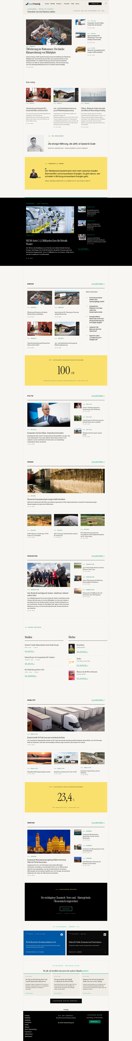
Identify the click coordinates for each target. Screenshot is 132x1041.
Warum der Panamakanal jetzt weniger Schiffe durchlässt (96, 51)
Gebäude (27, 1020)
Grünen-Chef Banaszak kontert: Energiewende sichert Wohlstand (91, 408)
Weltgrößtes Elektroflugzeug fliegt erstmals (38, 772)
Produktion (28, 1022)
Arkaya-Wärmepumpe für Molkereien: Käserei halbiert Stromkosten (93, 581)
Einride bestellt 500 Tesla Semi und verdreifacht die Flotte (46, 737)
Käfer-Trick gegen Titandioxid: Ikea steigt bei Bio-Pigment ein (65, 534)
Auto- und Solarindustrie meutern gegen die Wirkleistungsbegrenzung (65, 109)
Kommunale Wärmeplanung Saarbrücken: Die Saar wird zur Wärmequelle (91, 836)
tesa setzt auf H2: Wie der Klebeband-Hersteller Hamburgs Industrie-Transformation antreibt (96, 240)
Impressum (28, 1032)
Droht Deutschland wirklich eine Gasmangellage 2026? (96, 299)
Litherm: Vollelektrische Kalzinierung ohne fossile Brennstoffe (94, 226)
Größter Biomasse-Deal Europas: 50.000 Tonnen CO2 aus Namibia (37, 534)
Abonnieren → (95, 1021)
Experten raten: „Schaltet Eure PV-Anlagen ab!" (95, 337)
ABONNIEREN (66, 909)
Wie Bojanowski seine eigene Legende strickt (92, 434)
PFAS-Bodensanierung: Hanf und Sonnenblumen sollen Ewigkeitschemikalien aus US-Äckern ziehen (92, 534)
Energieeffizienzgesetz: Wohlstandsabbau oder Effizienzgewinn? (93, 212)
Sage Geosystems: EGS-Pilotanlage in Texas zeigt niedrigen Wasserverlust (94, 38)
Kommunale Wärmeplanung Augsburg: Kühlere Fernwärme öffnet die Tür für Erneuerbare (46, 861)
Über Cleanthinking (31, 1029)
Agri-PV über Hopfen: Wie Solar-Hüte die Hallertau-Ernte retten (93, 568)
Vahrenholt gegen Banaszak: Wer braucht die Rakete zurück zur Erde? (37, 109)
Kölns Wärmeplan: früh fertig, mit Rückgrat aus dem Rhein (92, 862)
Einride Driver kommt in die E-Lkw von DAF (65, 772)
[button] (61, 4)
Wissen (27, 1027)
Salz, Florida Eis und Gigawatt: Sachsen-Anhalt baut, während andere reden (47, 594)
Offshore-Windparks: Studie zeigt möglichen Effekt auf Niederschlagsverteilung (93, 109)
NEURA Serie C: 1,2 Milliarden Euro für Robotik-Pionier (47, 242)
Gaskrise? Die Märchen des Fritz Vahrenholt (95, 329)
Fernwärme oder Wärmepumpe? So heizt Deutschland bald (93, 850)
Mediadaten (28, 1036)
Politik (26, 1025)
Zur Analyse (29, 651)
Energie (27, 1015)
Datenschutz (29, 1034)
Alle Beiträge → (83, 249)
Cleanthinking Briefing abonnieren (66, 1001)
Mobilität (27, 1018)
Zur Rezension (82, 651)
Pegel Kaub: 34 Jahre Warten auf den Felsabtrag (90, 772)
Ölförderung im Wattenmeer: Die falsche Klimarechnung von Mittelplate (45, 50)
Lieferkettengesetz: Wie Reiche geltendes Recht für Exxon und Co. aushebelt (93, 421)
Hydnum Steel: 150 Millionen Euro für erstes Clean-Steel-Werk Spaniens (92, 594)
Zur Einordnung (30, 676)
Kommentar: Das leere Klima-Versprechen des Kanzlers (95, 24)
